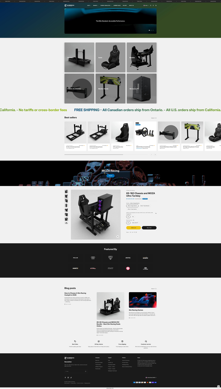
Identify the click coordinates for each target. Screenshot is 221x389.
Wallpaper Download (112, 370)
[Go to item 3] (66, 201)
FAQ (109, 360)
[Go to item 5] (66, 210)
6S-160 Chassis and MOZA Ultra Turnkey (140, 194)
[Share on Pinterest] (134, 232)
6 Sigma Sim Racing (69, 145)
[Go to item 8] (66, 224)
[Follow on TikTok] (71, 377)
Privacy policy (73, 383)
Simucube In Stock (4, 1)
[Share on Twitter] (132, 232)
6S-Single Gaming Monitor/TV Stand (191, 146)
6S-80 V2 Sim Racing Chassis (96, 146)
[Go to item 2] (66, 196)
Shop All (110, 175)
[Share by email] (136, 232)
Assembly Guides (111, 364)
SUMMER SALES (117, 5)
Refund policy (66, 383)
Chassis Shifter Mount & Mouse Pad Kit (168, 146)
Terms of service (80, 383)
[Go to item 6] (66, 215)
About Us (97, 360)
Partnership (97, 368)
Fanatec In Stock (18, 1)
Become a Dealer (99, 362)
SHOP (88, 5)
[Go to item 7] (66, 219)
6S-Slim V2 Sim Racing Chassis (73, 146)
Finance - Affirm (111, 366)
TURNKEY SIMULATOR (105, 5)
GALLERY (125, 5)
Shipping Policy (125, 364)
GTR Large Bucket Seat (118, 146)
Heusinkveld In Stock (33, 1)
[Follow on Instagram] (68, 377)
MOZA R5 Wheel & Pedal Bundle (143, 146)
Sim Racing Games (136, 310)
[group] (110, 21)
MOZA (137, 145)
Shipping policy (87, 383)
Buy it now (149, 227)
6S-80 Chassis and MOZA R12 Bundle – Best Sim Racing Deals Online (108, 324)
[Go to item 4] (66, 206)
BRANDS (95, 5)
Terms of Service (125, 360)
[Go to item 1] (66, 192)
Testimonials (98, 364)
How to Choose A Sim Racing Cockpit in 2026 (75, 294)
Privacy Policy (125, 362)
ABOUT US (131, 5)
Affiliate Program (99, 366)
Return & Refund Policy (127, 366)
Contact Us (110, 362)
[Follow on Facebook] (65, 377)
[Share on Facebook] (130, 232)
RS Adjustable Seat (210, 146)
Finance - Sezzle (111, 368)
